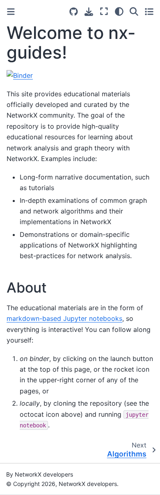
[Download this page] (88, 11)
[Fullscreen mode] (104, 11)
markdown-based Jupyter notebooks (64, 318)
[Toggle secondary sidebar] (149, 11)
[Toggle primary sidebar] (10, 12)
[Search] (134, 11)
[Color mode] (119, 11)
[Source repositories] (73, 11)
